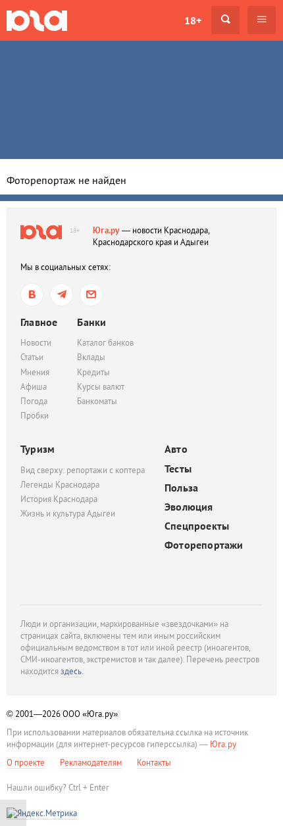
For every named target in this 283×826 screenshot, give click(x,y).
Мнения (34, 372)
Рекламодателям (91, 762)
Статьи (31, 357)
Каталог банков (105, 342)
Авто (176, 449)
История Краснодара (58, 499)
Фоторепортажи (204, 545)
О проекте (26, 762)
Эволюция (189, 507)
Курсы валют (100, 386)
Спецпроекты (197, 526)
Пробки (34, 415)
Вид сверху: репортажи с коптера (82, 470)
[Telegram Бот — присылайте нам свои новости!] (91, 294)
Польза (181, 488)
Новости (35, 342)
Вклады (91, 357)
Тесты (178, 469)
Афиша (33, 386)
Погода (33, 401)
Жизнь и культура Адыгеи (67, 513)
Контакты (154, 762)
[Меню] (261, 20)
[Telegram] (61, 294)
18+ (192, 20)
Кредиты (93, 372)
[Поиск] (225, 20)
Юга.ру (106, 230)
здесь (71, 671)
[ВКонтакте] (31, 294)
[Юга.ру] (37, 20)
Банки (91, 322)
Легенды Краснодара (59, 484)
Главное (38, 322)
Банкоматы (97, 401)
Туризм (37, 448)
